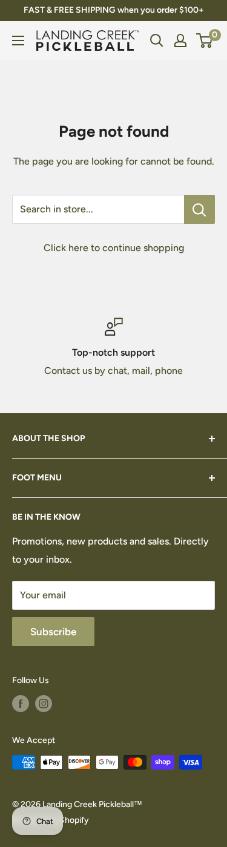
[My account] (180, 40)
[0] (204, 40)
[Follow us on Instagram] (43, 703)
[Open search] (156, 40)
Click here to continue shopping (114, 247)
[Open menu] (18, 40)
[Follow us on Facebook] (20, 703)
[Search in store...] (199, 209)
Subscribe (53, 632)
